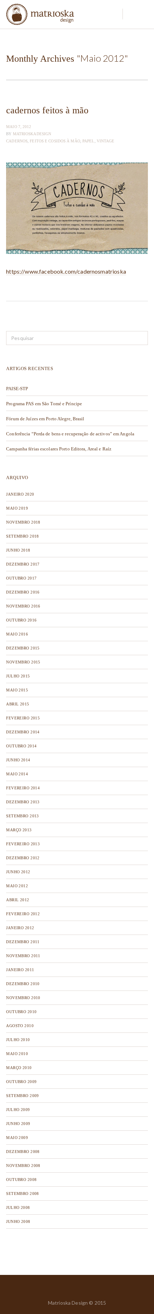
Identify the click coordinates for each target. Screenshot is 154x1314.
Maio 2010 (17, 1053)
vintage (106, 141)
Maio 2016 (17, 634)
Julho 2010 (18, 1040)
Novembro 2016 (23, 606)
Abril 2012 (17, 900)
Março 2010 (19, 1067)
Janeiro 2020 (20, 494)
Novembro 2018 (23, 522)
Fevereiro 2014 (23, 788)
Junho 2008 (18, 1221)
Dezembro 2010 (23, 984)
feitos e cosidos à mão (55, 141)
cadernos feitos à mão (47, 110)
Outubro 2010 (21, 1012)
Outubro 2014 (21, 746)
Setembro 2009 (22, 1095)
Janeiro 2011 (20, 970)
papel (88, 141)
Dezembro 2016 (23, 592)
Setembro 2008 (22, 1193)
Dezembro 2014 (23, 732)
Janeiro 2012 (20, 928)
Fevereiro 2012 (23, 914)
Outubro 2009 (21, 1081)
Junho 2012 (18, 872)
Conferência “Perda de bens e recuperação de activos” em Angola (70, 433)
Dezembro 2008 (23, 1151)
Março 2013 (19, 830)
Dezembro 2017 (23, 564)
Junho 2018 (18, 550)
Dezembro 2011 (23, 942)
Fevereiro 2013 (23, 844)
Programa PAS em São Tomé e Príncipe (44, 403)
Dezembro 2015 (23, 648)
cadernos (17, 141)
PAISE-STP (17, 388)
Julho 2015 (18, 676)
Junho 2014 (18, 760)
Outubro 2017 (21, 578)
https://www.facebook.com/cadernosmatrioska (66, 271)
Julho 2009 (18, 1109)
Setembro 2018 (22, 536)
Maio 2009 (17, 1137)
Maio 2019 (17, 508)
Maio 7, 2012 (18, 126)
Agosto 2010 (20, 1026)
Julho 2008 (18, 1207)
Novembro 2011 (23, 956)
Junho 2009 (18, 1123)
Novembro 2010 (23, 998)
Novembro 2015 (23, 662)
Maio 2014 (17, 774)
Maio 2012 (17, 886)
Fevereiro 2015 (23, 718)
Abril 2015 (17, 704)
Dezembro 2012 (23, 858)
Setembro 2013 (22, 816)
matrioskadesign (32, 134)
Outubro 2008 (21, 1179)
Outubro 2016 (21, 620)
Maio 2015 (17, 690)
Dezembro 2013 (23, 802)
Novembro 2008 (23, 1165)
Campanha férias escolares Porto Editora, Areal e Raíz (58, 449)
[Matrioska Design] (40, 14)
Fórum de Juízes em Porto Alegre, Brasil (45, 418)
